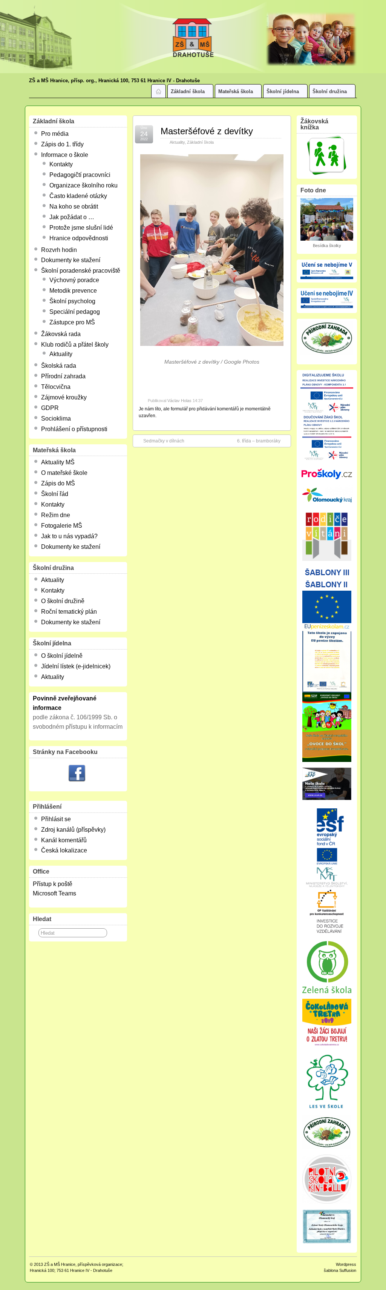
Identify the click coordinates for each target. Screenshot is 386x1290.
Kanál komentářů (64, 840)
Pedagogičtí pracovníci (79, 175)
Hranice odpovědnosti (78, 238)
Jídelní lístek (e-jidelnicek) (75, 666)
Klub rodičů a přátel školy (75, 344)
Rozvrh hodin (59, 250)
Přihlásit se (56, 819)
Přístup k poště (52, 884)
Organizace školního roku (83, 185)
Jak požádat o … (71, 217)
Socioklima (56, 418)
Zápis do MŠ (58, 483)
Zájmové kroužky (64, 397)
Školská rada (58, 365)
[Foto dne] (326, 219)
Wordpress (346, 1264)
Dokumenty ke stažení (70, 260)
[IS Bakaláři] (326, 155)
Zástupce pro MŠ (72, 322)
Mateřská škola (235, 91)
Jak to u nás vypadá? (69, 536)
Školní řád (54, 494)
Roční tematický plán (69, 611)
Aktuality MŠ (58, 462)
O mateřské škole (64, 473)
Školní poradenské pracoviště (80, 270)
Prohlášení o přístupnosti (74, 429)
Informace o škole (64, 155)
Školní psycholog (72, 301)
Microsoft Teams (54, 893)
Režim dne (55, 515)
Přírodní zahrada (63, 376)
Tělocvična (55, 387)
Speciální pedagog (74, 312)
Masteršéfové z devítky (207, 131)
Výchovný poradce (74, 280)
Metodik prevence (73, 290)
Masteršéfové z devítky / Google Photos (211, 362)
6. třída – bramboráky (258, 441)
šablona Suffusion (340, 1270)
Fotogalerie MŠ (61, 525)
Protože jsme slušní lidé (81, 227)
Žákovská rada (61, 334)
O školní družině (62, 601)
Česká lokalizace (64, 850)
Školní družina (329, 91)
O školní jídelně (62, 656)
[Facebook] (77, 774)
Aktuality (177, 142)
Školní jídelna (283, 91)
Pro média (55, 134)
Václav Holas (179, 400)
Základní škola (188, 91)
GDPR (50, 408)
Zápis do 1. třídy (62, 144)
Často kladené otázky (78, 196)
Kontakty (61, 164)
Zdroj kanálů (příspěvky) (73, 829)
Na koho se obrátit (73, 206)
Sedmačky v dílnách (163, 441)
